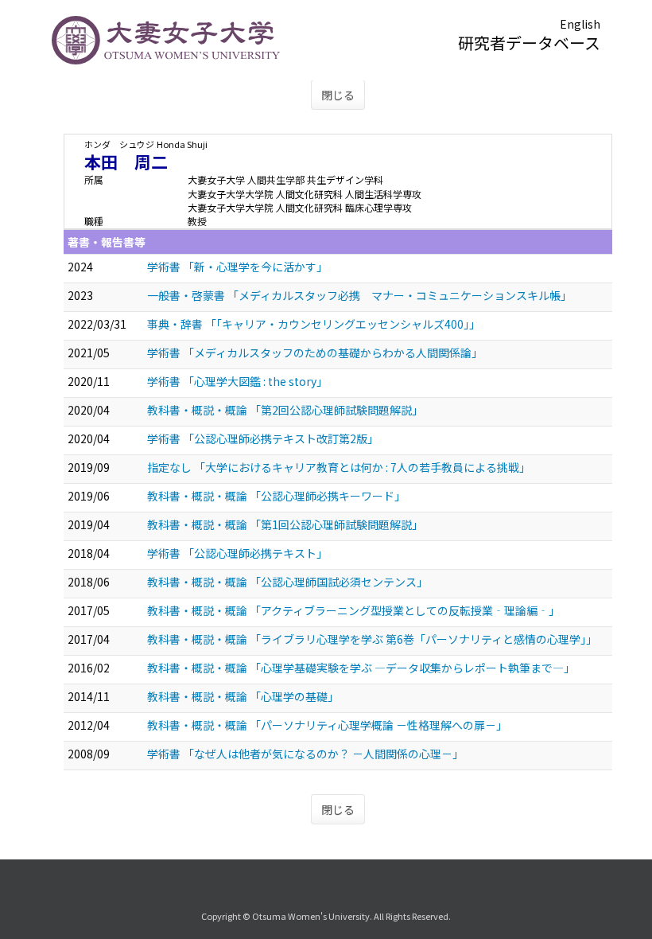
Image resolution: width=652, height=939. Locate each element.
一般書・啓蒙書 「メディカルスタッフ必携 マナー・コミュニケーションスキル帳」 (359, 295)
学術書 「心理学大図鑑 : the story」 (237, 381)
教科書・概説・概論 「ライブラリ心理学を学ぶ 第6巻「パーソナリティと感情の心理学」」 (372, 639)
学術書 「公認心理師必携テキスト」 (237, 553)
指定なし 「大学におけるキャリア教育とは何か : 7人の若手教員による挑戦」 (338, 467)
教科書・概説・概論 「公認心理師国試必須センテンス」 (287, 582)
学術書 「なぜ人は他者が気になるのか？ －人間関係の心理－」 (305, 754)
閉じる (338, 95)
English (580, 24)
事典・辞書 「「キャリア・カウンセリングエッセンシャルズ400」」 (313, 324)
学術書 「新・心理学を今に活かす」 (237, 267)
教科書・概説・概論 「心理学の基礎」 (243, 696)
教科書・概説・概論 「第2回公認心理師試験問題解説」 (285, 410)
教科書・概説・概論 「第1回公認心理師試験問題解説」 (285, 524)
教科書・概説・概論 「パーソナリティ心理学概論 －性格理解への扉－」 (327, 725)
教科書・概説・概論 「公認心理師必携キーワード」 (276, 496)
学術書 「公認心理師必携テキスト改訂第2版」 (262, 438)
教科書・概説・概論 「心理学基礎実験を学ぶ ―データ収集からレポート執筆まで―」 (361, 668)
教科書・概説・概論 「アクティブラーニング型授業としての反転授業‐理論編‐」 (353, 610)
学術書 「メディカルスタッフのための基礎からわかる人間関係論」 (315, 352)
